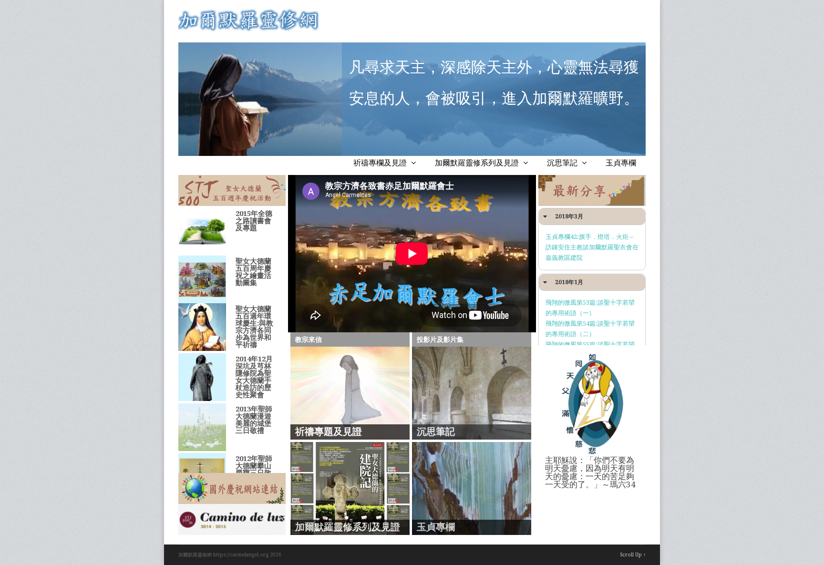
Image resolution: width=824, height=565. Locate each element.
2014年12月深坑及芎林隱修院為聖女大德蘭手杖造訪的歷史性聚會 (254, 377)
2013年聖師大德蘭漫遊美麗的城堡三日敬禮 (254, 420)
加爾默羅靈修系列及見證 (478, 162)
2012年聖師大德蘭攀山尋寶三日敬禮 (254, 469)
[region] (232, 190)
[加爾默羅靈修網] (248, 29)
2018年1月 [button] (569, 282)
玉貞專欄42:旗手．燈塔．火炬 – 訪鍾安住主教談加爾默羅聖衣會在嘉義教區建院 (592, 247)
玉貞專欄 (621, 162)
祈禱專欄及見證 (381, 162)
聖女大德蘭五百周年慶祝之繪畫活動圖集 (253, 272)
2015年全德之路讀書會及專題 (254, 220)
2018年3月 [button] (569, 216)
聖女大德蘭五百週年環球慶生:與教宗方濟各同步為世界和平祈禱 (254, 327)
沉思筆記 (563, 162)
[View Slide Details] (232, 519)
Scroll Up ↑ (633, 554)
